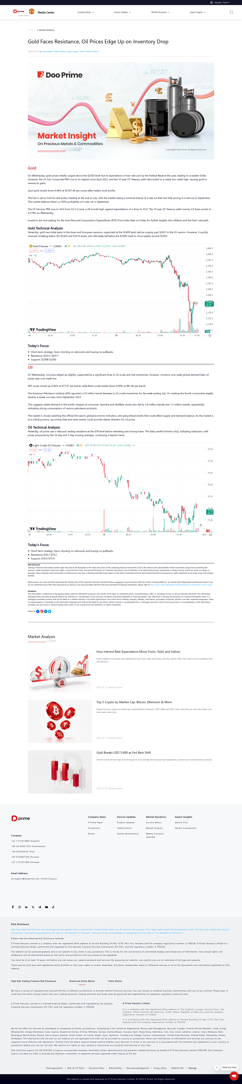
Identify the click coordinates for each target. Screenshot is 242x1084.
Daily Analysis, (60, 51)
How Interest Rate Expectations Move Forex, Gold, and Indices (138, 651)
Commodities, (47, 51)
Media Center (46, 12)
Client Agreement (54, 1068)
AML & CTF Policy (75, 1068)
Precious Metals (92, 51)
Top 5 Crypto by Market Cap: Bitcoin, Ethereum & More (134, 702)
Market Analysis (46, 29)
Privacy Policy (160, 1068)
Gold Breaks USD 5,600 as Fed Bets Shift (123, 752)
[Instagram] (41, 611)
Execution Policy (96, 1068)
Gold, (82, 51)
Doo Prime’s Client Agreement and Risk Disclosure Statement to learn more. (181, 584)
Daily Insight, (73, 51)
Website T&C (177, 1068)
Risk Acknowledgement (137, 1068)
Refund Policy (115, 1068)
